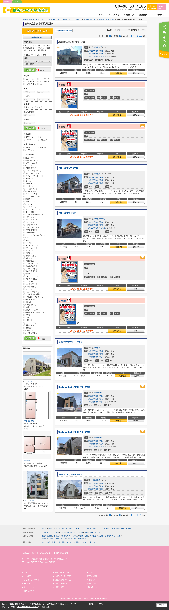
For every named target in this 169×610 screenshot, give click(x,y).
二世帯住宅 (30, 168)
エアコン (29, 289)
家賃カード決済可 (33, 310)
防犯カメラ (30, 300)
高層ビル (29, 320)
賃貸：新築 (59, 587)
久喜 (58, 542)
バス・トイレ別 (32, 282)
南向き (29, 186)
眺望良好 (29, 199)
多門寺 (70, 532)
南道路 (29, 307)
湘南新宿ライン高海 (113, 536)
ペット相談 (30, 191)
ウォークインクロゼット (35, 235)
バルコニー (30, 207)
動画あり (43, 147)
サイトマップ (29, 587)
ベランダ (29, 204)
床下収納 (29, 181)
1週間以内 (43, 140)
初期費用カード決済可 (34, 312)
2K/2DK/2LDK (30, 81)
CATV (28, 243)
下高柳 (63, 532)
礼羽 (86, 532)
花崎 (101, 54)
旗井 (92, 532)
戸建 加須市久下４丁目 (68, 168)
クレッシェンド (29, 381)
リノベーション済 (33, 196)
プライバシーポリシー (32, 580)
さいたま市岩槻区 (90, 529)
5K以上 (42, 84)
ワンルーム (29, 79)
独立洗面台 (30, 287)
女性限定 (29, 258)
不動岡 (97, 532)
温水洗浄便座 (31, 284)
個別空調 (29, 328)
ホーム (26, 572)
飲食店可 (29, 318)
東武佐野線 (82, 539)
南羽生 (102, 56)
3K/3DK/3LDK (45, 81)
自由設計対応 (31, 189)
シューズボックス (33, 292)
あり (38, 107)
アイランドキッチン (34, 176)
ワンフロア (30, 323)
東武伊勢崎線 (93, 51)
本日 (41, 137)
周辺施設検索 (92, 576)
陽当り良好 (30, 158)
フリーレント (31, 269)
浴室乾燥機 (30, 232)
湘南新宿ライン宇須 (70, 536)
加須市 (95, 47)
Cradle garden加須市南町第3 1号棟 (74, 387)
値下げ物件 (30, 64)
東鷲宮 (83, 542)
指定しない (30, 55)
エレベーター (31, 276)
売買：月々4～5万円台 (64, 576)
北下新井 (45, 532)
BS (27, 240)
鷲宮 (101, 183)
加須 (101, 51)
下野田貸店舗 (29, 421)
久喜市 (51, 529)
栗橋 (64, 542)
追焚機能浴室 (31, 230)
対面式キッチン (32, 173)
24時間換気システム (34, 214)
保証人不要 (30, 256)
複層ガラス (30, 184)
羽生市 (57, 529)
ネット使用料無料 (33, 294)
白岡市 (71, 529)
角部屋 (29, 253)
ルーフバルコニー (33, 209)
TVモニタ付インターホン (35, 297)
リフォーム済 (31, 163)
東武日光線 (83, 536)
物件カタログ (29, 591)
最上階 (29, 250)
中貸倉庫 (27, 461)
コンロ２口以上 (32, 279)
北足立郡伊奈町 (104, 529)
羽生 (95, 542)
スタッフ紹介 (92, 583)
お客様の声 (91, 580)
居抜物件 (29, 325)
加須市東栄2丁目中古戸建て (70, 342)
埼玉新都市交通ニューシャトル (54, 539)
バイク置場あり (32, 333)
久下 (100, 174)
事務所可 (29, 315)
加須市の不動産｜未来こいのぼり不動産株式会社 (45, 553)
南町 (100, 392)
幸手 (89, 542)
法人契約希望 (31, 266)
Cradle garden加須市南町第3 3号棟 (74, 432)
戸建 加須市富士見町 (67, 213)
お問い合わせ (92, 587)
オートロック (31, 245)
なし (44, 107)
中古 (44, 55)
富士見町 (101, 219)
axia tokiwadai (29, 501)
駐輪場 (29, 330)
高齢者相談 (30, 261)
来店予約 (90, 572)
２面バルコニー (32, 217)
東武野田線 (71, 539)
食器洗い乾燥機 (32, 227)
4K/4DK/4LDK (30, 84)
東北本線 (57, 536)
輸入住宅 (29, 166)
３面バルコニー (32, 220)
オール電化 (30, 212)
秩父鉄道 (93, 536)
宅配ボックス (31, 248)
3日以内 (28, 140)
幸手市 (78, 529)
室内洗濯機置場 (32, 271)
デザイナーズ (31, 194)
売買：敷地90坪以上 (63, 580)
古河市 (128, 529)
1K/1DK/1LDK (45, 79)
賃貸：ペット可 (61, 583)
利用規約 (27, 583)
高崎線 (101, 536)
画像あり (28, 147)
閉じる (161, 605)
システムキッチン (33, 171)
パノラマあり (30, 150)
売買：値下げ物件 (62, 572)
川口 (76, 532)
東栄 (100, 47)
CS (27, 238)
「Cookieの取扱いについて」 (27, 607)
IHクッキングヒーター (34, 225)
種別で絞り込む (37, 37)
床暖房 (29, 178)
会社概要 (27, 576)
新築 (38, 55)
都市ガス (29, 274)
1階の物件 (30, 302)
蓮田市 (64, 529)
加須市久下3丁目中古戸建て (70, 474)
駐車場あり (30, 305)
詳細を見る (119, 73)
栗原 (81, 532)
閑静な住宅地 (31, 160)
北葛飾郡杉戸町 (118, 529)
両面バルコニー (32, 222)
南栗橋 (76, 542)
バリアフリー (31, 263)
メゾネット (30, 202)
